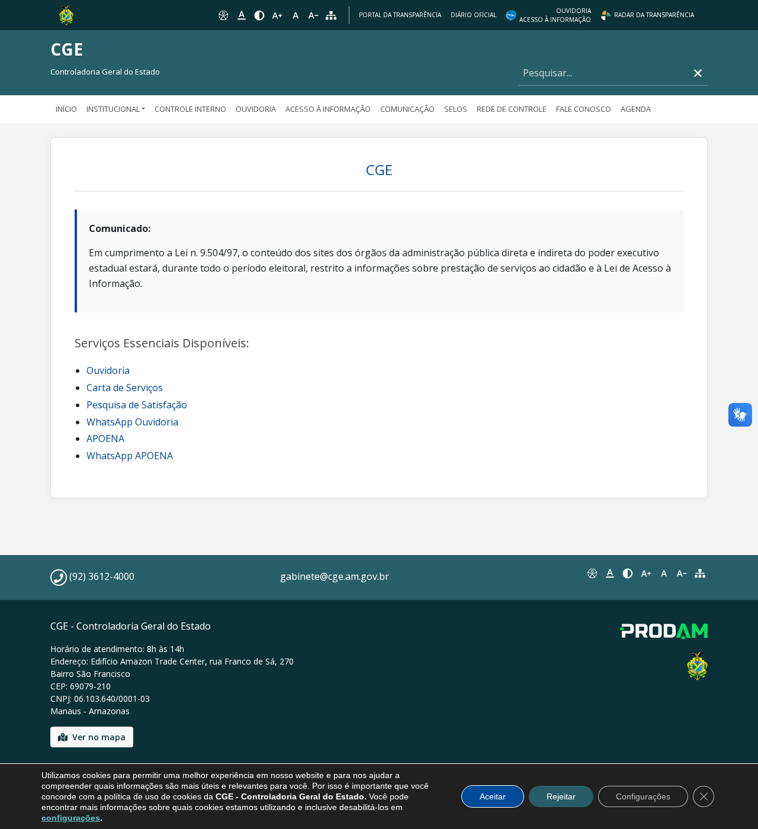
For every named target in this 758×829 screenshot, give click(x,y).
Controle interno (190, 109)
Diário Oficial (473, 15)
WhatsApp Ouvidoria (132, 421)
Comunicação (407, 109)
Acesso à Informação (328, 109)
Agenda (636, 109)
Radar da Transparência (654, 15)
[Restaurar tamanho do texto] (295, 15)
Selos (455, 109)
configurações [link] (70, 817)
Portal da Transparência (400, 15)
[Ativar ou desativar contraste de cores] (259, 15)
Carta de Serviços (124, 387)
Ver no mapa (99, 737)
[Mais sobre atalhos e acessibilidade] (591, 573)
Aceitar (493, 796)
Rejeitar (561, 796)
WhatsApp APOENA (129, 455)
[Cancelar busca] (698, 73)
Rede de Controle (512, 109)
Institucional (113, 109)
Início (66, 109)
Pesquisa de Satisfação (136, 404)
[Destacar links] (241, 15)
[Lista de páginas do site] (700, 573)
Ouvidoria (256, 109)
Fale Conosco (583, 109)
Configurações (643, 796)
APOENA (105, 438)
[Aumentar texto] (277, 15)
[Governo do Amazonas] (66, 14)
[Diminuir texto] (313, 15)
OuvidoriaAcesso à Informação (555, 15)
